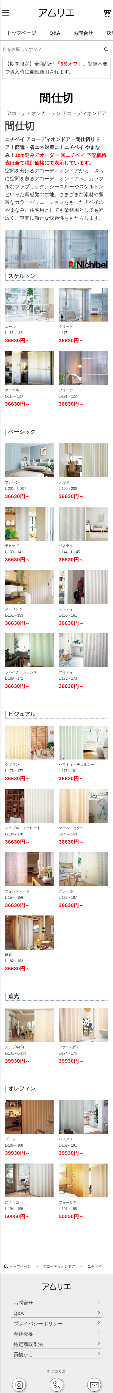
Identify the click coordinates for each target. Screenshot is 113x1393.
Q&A (54, 33)
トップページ (21, 33)
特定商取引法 (28, 1344)
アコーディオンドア (59, 1266)
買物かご (23, 1354)
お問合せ (83, 33)
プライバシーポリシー (38, 1323)
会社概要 (23, 1334)
